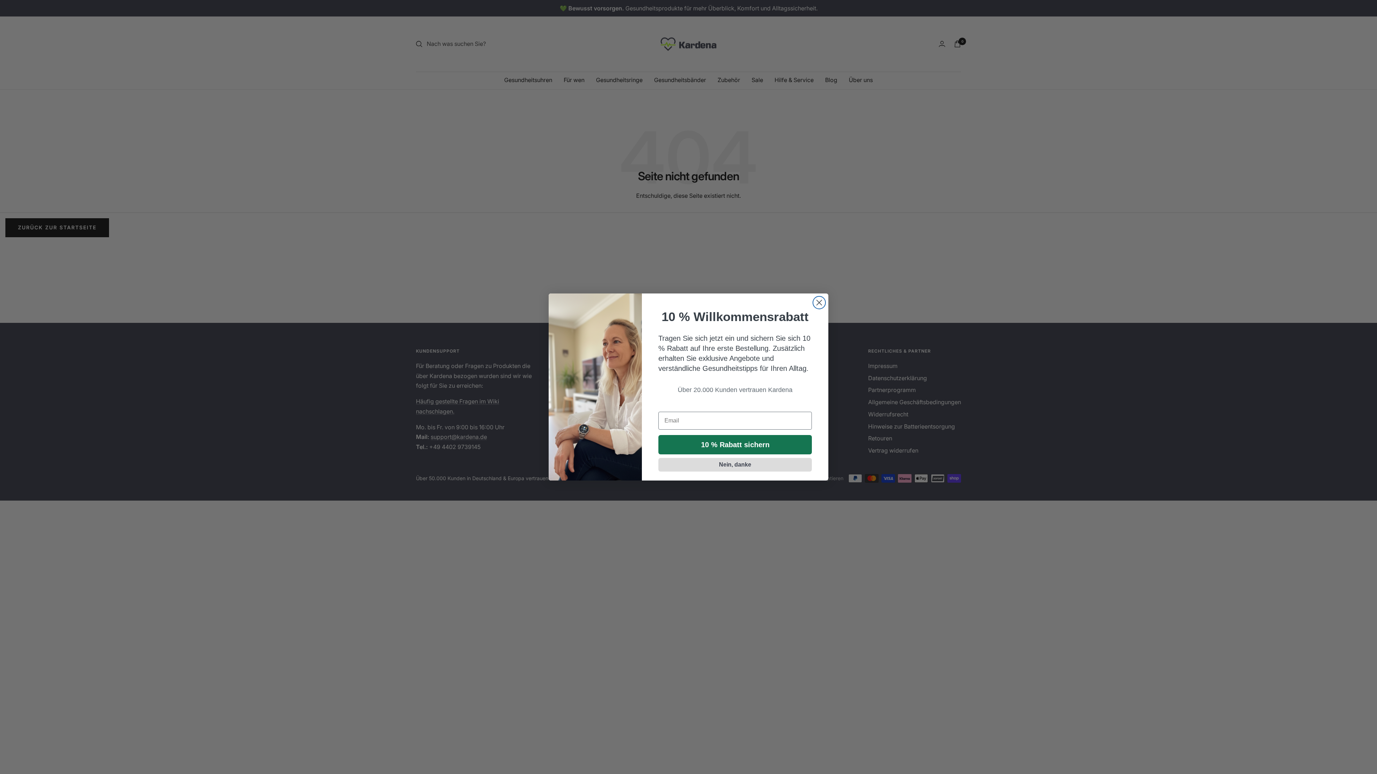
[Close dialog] (819, 302)
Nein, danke (735, 465)
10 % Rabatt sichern (735, 445)
